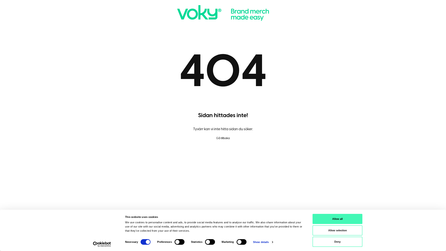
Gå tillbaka (223, 138)
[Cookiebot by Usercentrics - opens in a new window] (102, 244)
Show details (261, 242)
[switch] (179, 242)
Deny (337, 241)
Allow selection (337, 230)
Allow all (337, 218)
